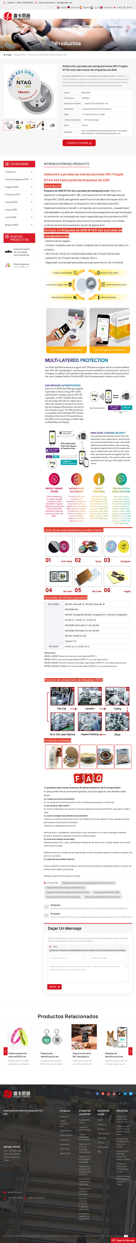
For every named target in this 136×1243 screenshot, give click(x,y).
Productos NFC (12, 194)
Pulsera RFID (11, 202)
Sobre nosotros (69, 27)
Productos (10, 171)
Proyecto (50, 27)
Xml (103, 1236)
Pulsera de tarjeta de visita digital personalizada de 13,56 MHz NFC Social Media (22, 252)
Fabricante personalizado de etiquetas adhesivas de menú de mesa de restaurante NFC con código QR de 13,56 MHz (116, 1055)
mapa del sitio (95, 1236)
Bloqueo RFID (11, 224)
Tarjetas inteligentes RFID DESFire (84, 1137)
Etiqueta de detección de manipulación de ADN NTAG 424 (88, 883)
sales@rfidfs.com (64, 3)
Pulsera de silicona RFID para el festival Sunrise (122, 1167)
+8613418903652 (15, 1197)
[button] (130, 1051)
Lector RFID (10, 217)
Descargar (102, 1138)
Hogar (20, 27)
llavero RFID (11, 209)
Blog (99, 1151)
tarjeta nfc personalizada (84, 1128)
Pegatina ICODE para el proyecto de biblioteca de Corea (123, 1130)
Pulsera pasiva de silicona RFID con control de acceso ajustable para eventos (22, 267)
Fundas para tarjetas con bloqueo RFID (84, 1216)
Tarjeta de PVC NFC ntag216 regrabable (85, 1159)
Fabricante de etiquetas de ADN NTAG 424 (65, 887)
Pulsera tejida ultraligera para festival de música (122, 1142)
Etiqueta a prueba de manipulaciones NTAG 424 (67, 892)
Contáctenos (115, 27)
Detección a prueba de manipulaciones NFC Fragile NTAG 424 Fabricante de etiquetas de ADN (88, 950)
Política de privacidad (80, 1236)
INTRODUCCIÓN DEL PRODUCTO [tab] (66, 164)
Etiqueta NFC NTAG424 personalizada (63, 897)
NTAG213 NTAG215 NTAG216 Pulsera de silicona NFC (84, 1203)
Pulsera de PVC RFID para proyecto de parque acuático (123, 1155)
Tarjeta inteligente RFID (17, 179)
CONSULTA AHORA (78, 142)
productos (34, 27)
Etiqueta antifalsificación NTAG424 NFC (102, 897)
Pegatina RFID (20, 54)
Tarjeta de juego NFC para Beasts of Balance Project (123, 1180)
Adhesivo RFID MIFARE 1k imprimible (85, 1191)
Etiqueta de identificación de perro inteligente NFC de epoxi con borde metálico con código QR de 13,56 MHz (19, 1055)
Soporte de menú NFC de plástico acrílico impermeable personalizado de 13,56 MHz (52, 1055)
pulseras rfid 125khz (84, 1121)
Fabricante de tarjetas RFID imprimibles (84, 1181)
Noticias (98, 27)
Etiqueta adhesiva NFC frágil (106, 892)
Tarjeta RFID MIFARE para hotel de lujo (121, 1119)
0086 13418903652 (25, 3)
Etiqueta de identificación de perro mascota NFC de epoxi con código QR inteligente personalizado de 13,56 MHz (83, 1055)
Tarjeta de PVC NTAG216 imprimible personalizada (85, 1148)
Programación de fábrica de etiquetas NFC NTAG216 (85, 1170)
